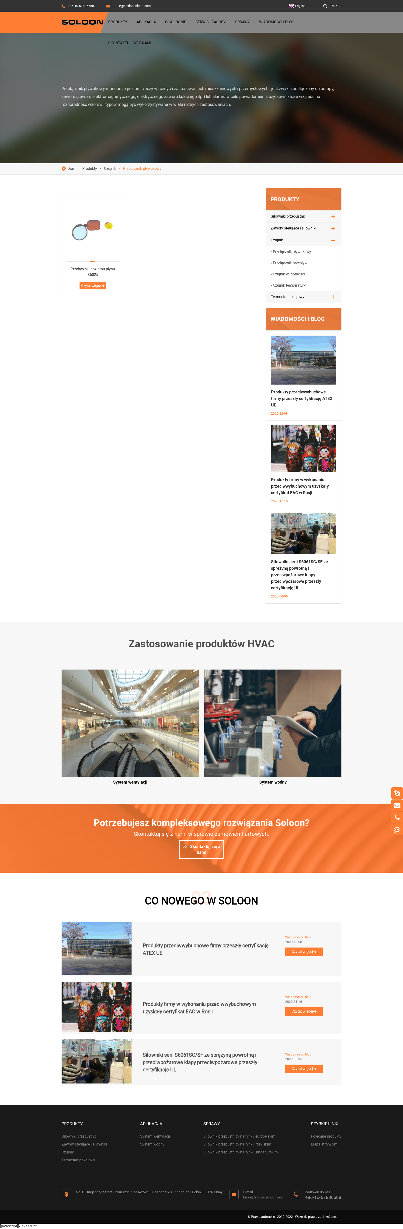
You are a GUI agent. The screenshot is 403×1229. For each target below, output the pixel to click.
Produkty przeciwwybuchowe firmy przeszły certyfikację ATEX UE (301, 398)
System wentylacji (155, 1136)
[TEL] (397, 817)
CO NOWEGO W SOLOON (201, 901)
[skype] (397, 793)
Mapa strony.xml (324, 1144)
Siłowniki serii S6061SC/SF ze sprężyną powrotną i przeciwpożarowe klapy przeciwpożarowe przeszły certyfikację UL (299, 574)
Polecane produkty (326, 1136)
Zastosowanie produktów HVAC (202, 644)
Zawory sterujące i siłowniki (293, 228)
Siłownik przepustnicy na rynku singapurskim (240, 1152)
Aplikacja (146, 22)
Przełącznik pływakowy (142, 168)
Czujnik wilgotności (289, 274)
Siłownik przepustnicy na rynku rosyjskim (237, 1144)
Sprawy (242, 22)
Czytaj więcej (91, 286)
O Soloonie (175, 22)
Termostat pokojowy (287, 297)
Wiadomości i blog (276, 22)
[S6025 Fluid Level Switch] (93, 228)
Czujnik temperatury (289, 285)
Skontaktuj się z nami (129, 43)
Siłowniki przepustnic (288, 216)
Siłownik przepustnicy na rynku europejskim (239, 1136)
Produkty (117, 22)
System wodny (152, 1144)
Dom (71, 168)
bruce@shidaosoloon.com (132, 6)
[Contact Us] (397, 829)
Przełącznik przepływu (291, 263)
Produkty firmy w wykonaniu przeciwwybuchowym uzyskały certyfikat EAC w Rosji (300, 486)
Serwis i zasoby (210, 22)
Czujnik (110, 168)
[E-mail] (397, 805)
